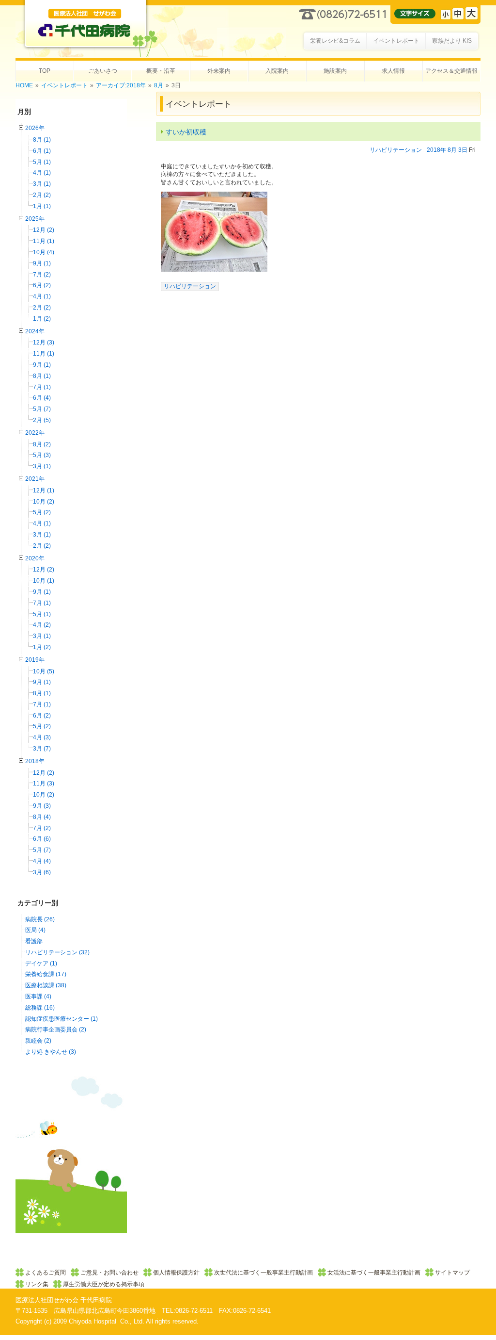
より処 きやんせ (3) (50, 1051)
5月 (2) (42, 512)
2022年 (35, 432)
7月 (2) (42, 274)
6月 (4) (42, 397)
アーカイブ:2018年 (121, 85)
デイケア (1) (41, 963)
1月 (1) (42, 206)
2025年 (35, 218)
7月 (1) (42, 387)
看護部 (34, 941)
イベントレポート (64, 85)
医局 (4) (35, 930)
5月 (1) (42, 162)
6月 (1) (42, 150)
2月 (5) (42, 420)
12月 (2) (43, 230)
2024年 (35, 331)
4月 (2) (42, 624)
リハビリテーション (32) (57, 952)
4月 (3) (42, 737)
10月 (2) (43, 501)
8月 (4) (42, 817)
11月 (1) (43, 241)
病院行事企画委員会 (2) (55, 1029)
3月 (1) (42, 183)
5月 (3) (42, 455)
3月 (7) (42, 748)
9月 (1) (42, 263)
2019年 (35, 659)
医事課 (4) (38, 996)
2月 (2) (42, 195)
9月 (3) (42, 805)
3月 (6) (42, 872)
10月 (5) (43, 671)
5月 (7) (42, 409)
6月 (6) (42, 838)
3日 (462, 150)
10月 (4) (43, 252)
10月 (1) (43, 580)
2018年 (35, 761)
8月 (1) (42, 139)
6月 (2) (42, 285)
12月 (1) (43, 490)
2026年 (35, 128)
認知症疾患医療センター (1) (61, 1018)
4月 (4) (42, 861)
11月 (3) (43, 783)
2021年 (35, 478)
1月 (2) (42, 318)
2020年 (35, 558)
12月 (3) (43, 342)
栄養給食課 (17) (45, 974)
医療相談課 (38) (45, 985)
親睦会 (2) (38, 1040)
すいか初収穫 (186, 132)
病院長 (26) (40, 919)
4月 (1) (42, 172)
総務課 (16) (40, 1007)
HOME (24, 85)
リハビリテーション (396, 150)
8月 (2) (42, 444)
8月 (158, 85)
